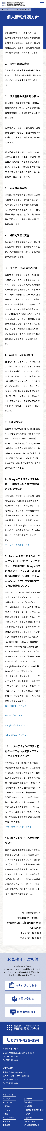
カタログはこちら (26, 985)
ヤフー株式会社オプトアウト (18, 826)
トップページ (8, 1094)
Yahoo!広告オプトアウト (16, 735)
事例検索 (6, 1125)
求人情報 (28, 1106)
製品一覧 (6, 1098)
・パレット (7, 1109)
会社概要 (28, 1098)
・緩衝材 (6, 1106)
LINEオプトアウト (13, 715)
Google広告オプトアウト (16, 725)
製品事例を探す (26, 1011)
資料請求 (28, 1102)
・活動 (27, 1113)
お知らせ (28, 1117)
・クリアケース (9, 1117)
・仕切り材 (7, 1102)
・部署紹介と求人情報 (33, 1109)
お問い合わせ (26, 998)
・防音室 (6, 1121)
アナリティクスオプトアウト (18, 544)
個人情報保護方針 (32, 1125)
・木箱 (5, 1113)
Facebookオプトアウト (16, 705)
